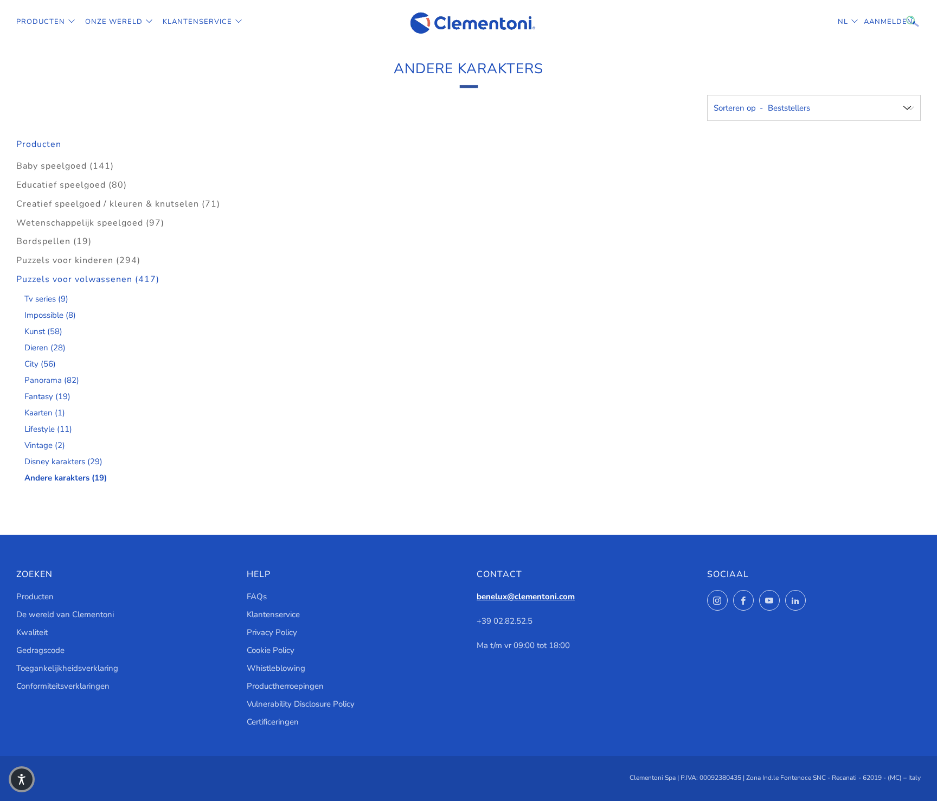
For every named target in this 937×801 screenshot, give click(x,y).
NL (843, 22)
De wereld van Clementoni (65, 614)
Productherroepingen (285, 686)
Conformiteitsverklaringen (63, 686)
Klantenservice (197, 22)
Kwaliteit (32, 632)
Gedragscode (40, 650)
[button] (22, 779)
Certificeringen (273, 721)
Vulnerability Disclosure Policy (301, 704)
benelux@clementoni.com (526, 596)
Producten (40, 22)
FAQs (257, 596)
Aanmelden (872, 22)
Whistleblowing (276, 668)
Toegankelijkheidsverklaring (67, 668)
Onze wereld (114, 22)
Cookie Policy (270, 650)
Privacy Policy (272, 632)
